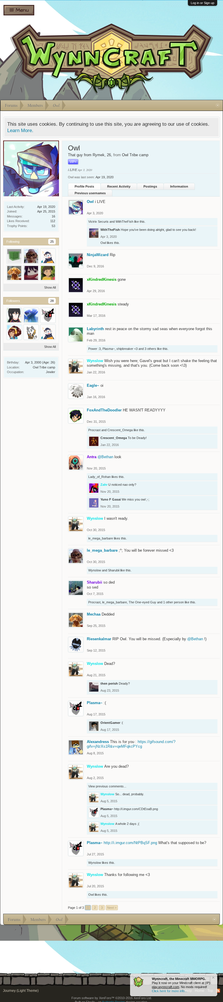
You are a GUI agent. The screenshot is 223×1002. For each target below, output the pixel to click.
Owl (90, 201)
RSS (218, 991)
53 (53, 226)
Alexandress (98, 742)
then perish (109, 683)
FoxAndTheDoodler (104, 410)
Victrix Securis (98, 221)
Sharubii (113, 570)
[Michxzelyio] (14, 256)
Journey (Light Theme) (21, 991)
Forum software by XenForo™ (111, 998)
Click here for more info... (169, 991)
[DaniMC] (31, 315)
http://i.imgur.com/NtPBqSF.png (130, 843)
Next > (111, 907)
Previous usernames (90, 193)
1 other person (173, 602)
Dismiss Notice (213, 977)
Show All (50, 287)
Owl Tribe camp (44, 367)
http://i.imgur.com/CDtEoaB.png (136, 809)
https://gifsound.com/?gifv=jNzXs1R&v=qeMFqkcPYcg (131, 744)
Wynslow (94, 570)
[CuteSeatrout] (48, 256)
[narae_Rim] (14, 315)
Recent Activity (118, 186)
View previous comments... (107, 786)
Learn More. (20, 130)
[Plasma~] (48, 315)
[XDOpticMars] (14, 332)
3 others (150, 348)
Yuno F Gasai (110, 499)
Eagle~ (93, 385)
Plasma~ (108, 348)
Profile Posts (84, 186)
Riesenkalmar (99, 639)
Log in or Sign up (202, 3)
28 (52, 301)
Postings (150, 186)
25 (52, 241)
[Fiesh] (48, 273)
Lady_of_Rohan (99, 476)
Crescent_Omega (120, 430)
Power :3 (94, 348)
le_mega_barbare (100, 538)
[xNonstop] (31, 273)
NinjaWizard (98, 255)
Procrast (94, 430)
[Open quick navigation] (218, 105)
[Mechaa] (14, 273)
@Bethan (105, 457)
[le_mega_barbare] (31, 256)
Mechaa (93, 614)
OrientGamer (110, 722)
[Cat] (31, 332)
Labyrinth (95, 329)
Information (179, 186)
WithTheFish (124, 221)
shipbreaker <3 (127, 348)
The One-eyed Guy (142, 602)
